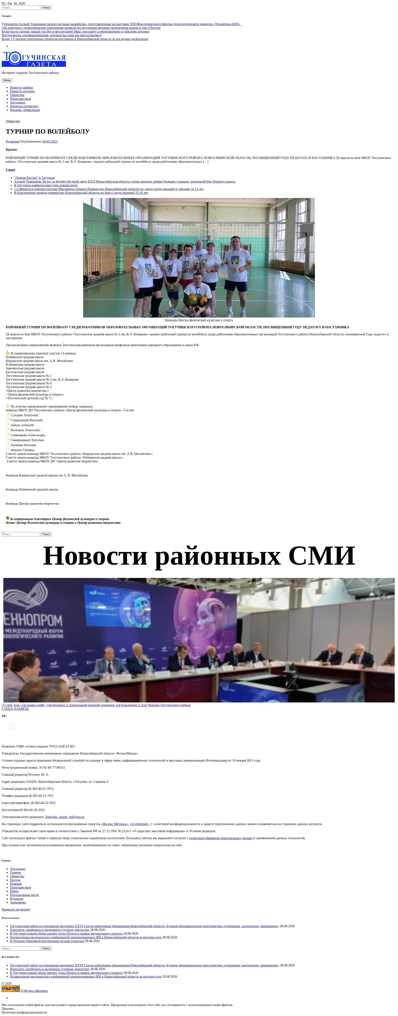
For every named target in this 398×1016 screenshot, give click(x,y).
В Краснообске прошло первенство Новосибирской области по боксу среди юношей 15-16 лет (81, 192)
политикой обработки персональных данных (221, 838)
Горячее (15, 872)
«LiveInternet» (139, 824)
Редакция (12, 141)
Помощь (16, 883)
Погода (15, 880)
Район (14, 891)
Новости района (21, 87)
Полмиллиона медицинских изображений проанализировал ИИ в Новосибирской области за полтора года (85, 937)
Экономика (18, 902)
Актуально (17, 102)
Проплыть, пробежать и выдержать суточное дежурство (49, 930)
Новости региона (22, 91)
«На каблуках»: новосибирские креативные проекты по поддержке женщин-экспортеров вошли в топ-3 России (81, 27)
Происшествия (20, 98)
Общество (17, 95)
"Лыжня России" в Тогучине (34, 178)
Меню (7, 80)
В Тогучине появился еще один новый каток (46, 185)
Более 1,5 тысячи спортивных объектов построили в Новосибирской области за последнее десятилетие (75, 39)
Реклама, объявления (25, 110)
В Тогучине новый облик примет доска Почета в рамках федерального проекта (66, 933)
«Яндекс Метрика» (114, 824)
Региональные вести (24, 895)
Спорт (10, 169)
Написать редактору (24, 106)
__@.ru (64, 817)
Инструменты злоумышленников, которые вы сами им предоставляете (52, 35)
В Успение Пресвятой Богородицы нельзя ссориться (47, 941)
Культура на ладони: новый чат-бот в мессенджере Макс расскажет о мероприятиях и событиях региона (75, 31)
